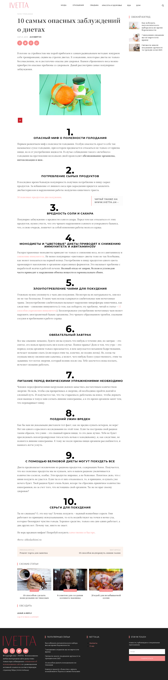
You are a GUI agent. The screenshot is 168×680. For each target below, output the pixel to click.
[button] (163, 5)
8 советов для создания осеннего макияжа (70, 596)
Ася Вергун (35, 37)
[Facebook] (19, 43)
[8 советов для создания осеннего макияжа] (70, 579)
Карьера (34, 590)
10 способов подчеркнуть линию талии (100, 553)
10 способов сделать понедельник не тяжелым (34, 596)
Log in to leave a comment (27, 617)
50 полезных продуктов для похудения (39, 197)
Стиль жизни (28, 14)
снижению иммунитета (30, 256)
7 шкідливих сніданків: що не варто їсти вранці (153, 37)
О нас (92, 646)
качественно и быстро (82, 532)
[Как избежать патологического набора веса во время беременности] (134, 25)
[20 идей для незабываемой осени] (106, 579)
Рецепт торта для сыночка (34, 553)
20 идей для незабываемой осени (106, 596)
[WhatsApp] (36, 43)
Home (19, 14)
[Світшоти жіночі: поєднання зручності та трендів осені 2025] (134, 47)
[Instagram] (12, 651)
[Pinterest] (31, 43)
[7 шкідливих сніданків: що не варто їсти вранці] (134, 37)
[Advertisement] (147, 93)
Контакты (93, 643)
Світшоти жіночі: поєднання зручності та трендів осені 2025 (152, 47)
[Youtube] (25, 651)
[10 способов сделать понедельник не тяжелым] (34, 579)
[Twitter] (25, 43)
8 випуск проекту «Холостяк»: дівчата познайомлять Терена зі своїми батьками (62, 670)
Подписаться (147, 658)
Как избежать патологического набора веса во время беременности (152, 26)
